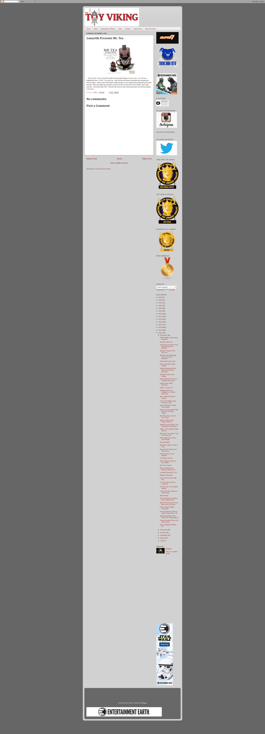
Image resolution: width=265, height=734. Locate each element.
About (96, 29)
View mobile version (119, 163)
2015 (160, 322)
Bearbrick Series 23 (166, 342)
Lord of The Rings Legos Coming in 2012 (168, 401)
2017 (160, 316)
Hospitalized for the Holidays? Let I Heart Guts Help (167, 392)
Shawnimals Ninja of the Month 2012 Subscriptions (169, 516)
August (162, 538)
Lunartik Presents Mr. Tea (168, 472)
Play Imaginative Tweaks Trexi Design (168, 438)
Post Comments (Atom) (103, 169)
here (97, 85)
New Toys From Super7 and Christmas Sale (169, 434)
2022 (160, 303)
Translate (172, 290)
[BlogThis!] (112, 93)
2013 (160, 327)
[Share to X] (114, 93)
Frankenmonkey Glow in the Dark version (169, 521)
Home (88, 29)
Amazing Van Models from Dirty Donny (168, 450)
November (163, 530)
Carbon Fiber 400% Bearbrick (166, 384)
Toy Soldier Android (166, 458)
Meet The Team (150, 29)
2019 (160, 311)
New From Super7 (166, 465)
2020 (160, 308)
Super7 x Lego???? (166, 387)
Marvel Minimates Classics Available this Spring (168, 379)
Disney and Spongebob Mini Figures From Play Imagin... (169, 411)
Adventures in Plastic (108, 29)
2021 (160, 305)
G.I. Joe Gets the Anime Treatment (167, 483)
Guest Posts (138, 29)
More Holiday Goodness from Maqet (168, 461)
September (164, 535)
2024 (160, 297)
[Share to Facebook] (116, 93)
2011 (160, 333)
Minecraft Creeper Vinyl (167, 361)
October (163, 532)
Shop (120, 29)
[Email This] (110, 93)
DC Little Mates (165, 442)
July (161, 541)
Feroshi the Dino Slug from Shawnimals (168, 492)
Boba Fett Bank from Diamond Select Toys (167, 469)
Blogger (144, 703)
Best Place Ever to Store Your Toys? (168, 416)
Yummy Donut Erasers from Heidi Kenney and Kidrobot (169, 346)
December (163, 335)
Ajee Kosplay (164, 495)
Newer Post (91, 159)
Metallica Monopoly (166, 475)
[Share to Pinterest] (118, 93)
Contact (127, 29)
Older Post (147, 159)
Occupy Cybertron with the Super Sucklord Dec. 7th (168, 512)
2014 (160, 324)
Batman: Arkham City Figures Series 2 (167, 421)
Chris (169, 549)
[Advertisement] (167, 589)
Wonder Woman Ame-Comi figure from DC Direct (169, 503)
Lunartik (92, 82)
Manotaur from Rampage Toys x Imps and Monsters (168, 356)
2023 (160, 300)
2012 (160, 330)
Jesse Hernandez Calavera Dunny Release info (169, 499)
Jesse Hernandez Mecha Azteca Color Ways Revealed (168, 370)
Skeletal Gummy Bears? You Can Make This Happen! (169, 425)
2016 (160, 319)
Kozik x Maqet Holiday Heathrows (167, 508)
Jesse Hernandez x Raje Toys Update (168, 406)
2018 (160, 314)
